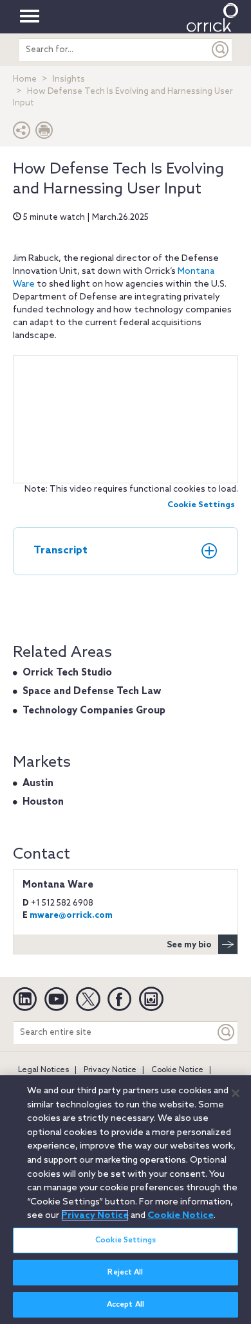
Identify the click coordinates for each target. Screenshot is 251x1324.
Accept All (125, 1304)
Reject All (125, 1272)
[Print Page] (44, 133)
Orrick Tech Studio (67, 673)
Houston (43, 802)
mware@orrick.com (71, 915)
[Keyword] (226, 1032)
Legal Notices (43, 1070)
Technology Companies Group (94, 711)
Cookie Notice (177, 1070)
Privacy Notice (110, 1070)
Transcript (60, 550)
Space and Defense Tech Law (92, 691)
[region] (125, 1199)
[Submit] (220, 50)
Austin (38, 783)
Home (25, 79)
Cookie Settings (201, 505)
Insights (69, 79)
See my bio (189, 945)
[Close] (235, 1093)
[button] (22, 133)
